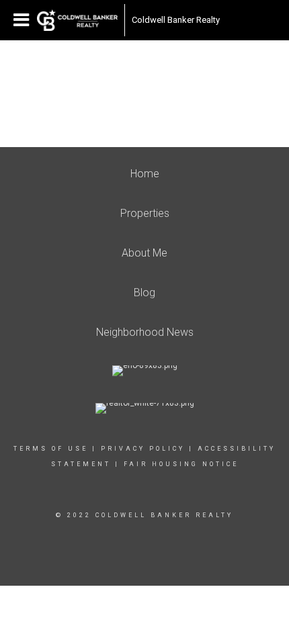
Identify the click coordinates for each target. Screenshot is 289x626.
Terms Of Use (50, 448)
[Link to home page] (77, 20)
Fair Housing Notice (181, 464)
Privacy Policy (143, 448)
